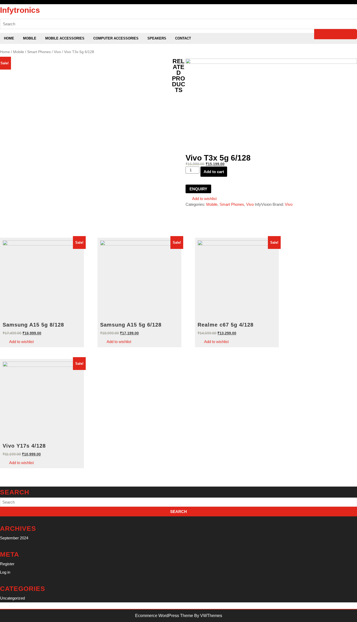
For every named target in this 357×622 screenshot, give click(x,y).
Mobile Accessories (64, 38)
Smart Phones (39, 52)
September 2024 (14, 538)
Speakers (156, 38)
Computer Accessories (116, 38)
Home (9, 38)
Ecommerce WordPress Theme (164, 615)
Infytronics (20, 10)
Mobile (29, 38)
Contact (183, 38)
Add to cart (214, 171)
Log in (5, 572)
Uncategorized (12, 598)
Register (7, 564)
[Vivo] (271, 62)
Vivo (57, 52)
